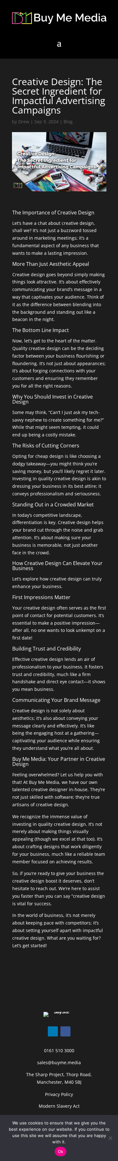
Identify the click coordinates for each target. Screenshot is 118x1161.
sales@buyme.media (59, 1062)
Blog (68, 122)
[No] (110, 1138)
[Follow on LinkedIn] (53, 1031)
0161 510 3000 (59, 1050)
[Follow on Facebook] (65, 1031)
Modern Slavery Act (59, 1106)
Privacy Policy (59, 1094)
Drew (23, 122)
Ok (61, 1151)
